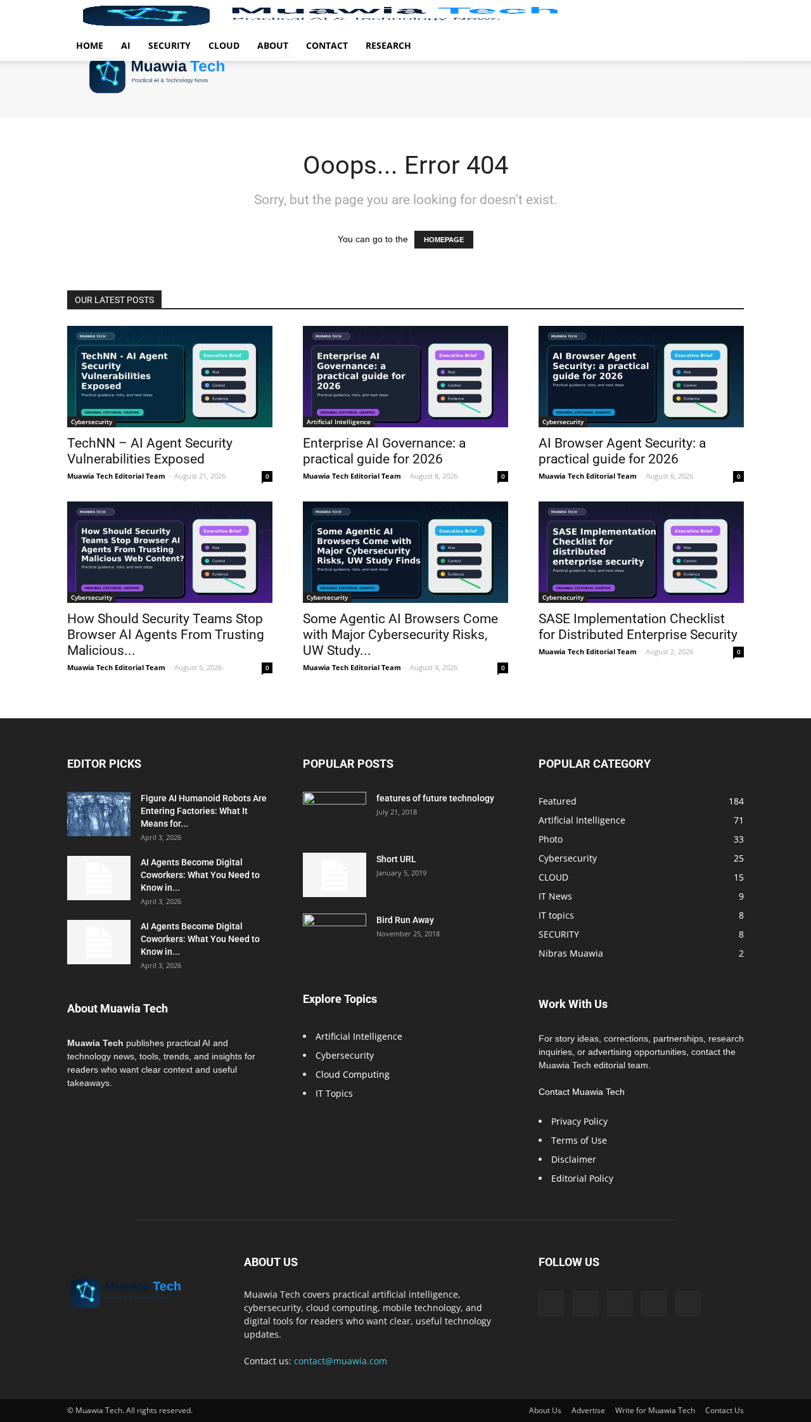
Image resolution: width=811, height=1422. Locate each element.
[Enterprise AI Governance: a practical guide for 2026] (405, 376)
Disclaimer (573, 1159)
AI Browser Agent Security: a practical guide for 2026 (622, 451)
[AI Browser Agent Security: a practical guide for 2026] (641, 376)
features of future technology (435, 798)
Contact (327, 45)
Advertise (588, 1410)
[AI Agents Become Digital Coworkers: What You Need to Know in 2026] (99, 878)
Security (169, 45)
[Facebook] (551, 1303)
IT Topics (334, 1093)
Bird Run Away (405, 920)
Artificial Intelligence (339, 421)
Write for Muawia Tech (655, 1410)
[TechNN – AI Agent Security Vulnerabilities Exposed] (169, 376)
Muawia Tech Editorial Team (116, 476)
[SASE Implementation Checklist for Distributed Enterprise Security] (641, 552)
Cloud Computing (353, 1074)
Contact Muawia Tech (582, 1092)
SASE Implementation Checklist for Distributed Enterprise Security (638, 626)
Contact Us (724, 1410)
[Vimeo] (619, 1303)
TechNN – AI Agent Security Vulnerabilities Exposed (150, 451)
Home (89, 45)
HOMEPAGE (444, 239)
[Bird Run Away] (334, 936)
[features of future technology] (334, 814)
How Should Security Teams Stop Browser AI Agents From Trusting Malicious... (165, 634)
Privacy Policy (579, 1121)
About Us (545, 1410)
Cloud (223, 45)
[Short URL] (334, 875)
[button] (728, 16)
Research (388, 45)
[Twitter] (585, 1303)
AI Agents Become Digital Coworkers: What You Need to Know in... (200, 875)
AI (126, 45)
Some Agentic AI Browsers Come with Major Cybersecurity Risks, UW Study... (400, 634)
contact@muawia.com (340, 1361)
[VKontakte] (654, 1303)
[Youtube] (688, 1303)
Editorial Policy (582, 1178)
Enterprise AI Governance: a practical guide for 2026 (384, 451)
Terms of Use (579, 1140)
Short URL (396, 859)
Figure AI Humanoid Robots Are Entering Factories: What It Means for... (204, 811)
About (272, 45)
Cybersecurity (91, 421)
